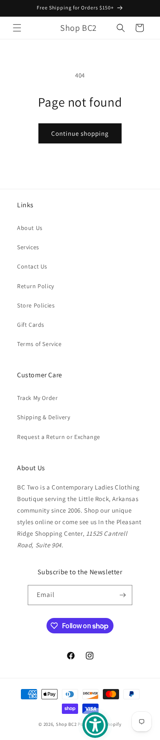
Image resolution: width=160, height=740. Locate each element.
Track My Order (37, 398)
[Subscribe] (122, 595)
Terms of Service (39, 344)
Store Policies (36, 305)
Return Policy (35, 286)
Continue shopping (80, 133)
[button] (17, 27)
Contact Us (32, 266)
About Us (30, 228)
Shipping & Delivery (43, 417)
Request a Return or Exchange (58, 437)
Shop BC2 (66, 724)
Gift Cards (30, 324)
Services (28, 247)
